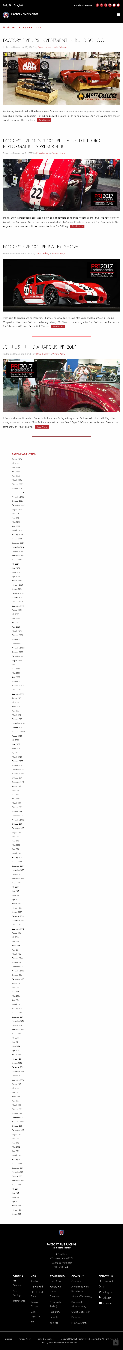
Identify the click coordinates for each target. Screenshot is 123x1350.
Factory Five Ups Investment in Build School (54, 40)
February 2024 (17, 585)
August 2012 (16, 1134)
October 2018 (17, 824)
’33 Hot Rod (37, 1286)
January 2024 (17, 589)
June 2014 (15, 1042)
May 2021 (16, 706)
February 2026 (17, 484)
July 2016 (15, 937)
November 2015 (18, 971)
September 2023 (18, 606)
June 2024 (16, 568)
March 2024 (17, 580)
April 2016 (16, 950)
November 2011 (18, 1172)
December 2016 (18, 916)
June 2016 (15, 941)
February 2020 (17, 761)
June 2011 (15, 1193)
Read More (44, 120)
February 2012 (17, 1159)
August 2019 (16, 786)
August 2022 (17, 660)
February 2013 (17, 1109)
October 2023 (17, 602)
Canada (17, 1285)
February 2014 (17, 1059)
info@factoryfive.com (61, 1262)
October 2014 (17, 1025)
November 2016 (18, 920)
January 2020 (17, 765)
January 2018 (17, 862)
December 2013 (18, 1067)
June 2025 (16, 518)
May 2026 (16, 472)
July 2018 (15, 836)
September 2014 (18, 1029)
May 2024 (16, 572)
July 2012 (15, 1138)
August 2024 (17, 560)
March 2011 (16, 1205)
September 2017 (18, 878)
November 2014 (18, 1021)
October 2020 (17, 727)
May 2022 (16, 673)
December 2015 (18, 966)
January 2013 (17, 1113)
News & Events (79, 1322)
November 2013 (18, 1071)
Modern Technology (81, 1296)
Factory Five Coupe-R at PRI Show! (41, 246)
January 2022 (17, 681)
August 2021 (16, 698)
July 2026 (15, 463)
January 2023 (17, 639)
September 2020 (18, 732)
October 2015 (17, 975)
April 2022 (16, 677)
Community (57, 1276)
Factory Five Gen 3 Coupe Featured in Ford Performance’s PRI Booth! (51, 143)
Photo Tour (76, 1317)
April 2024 (16, 576)
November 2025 (18, 497)
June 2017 (15, 891)
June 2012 (15, 1143)
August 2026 (17, 459)
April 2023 (16, 627)
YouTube (54, 1322)
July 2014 (15, 1038)
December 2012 (18, 1117)
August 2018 (16, 832)
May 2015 (16, 996)
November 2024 (18, 547)
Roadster (35, 1281)
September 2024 (18, 555)
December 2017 (18, 866)
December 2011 (17, 1168)
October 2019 (17, 778)
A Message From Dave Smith (80, 1289)
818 (32, 1321)
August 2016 (16, 933)
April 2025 (16, 526)
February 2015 (17, 1008)
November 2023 (18, 597)
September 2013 (18, 1080)
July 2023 (15, 614)
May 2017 (16, 895)
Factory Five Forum (56, 1289)
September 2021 (18, 694)
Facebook (55, 1296)
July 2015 (15, 987)
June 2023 (16, 618)
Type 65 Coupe (35, 1304)
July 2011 (15, 1189)
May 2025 (16, 522)
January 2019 (17, 811)
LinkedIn (54, 1317)
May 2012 (16, 1147)
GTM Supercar (35, 1314)
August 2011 (16, 1185)
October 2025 (17, 501)
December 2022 (18, 643)
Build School (56, 1281)
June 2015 (15, 992)
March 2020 (17, 757)
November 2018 (18, 820)
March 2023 (17, 631)
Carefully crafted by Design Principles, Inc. (58, 1342)
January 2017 (17, 912)
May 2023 (16, 623)
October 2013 (17, 1075)
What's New (60, 47)
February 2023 (17, 635)
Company (77, 1276)
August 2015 (16, 983)
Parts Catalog (17, 1293)
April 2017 (15, 899)
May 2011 (16, 1197)
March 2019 (16, 803)
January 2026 (17, 488)
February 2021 (17, 719)
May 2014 (16, 1046)
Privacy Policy (25, 1338)
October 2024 (17, 551)
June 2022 (16, 669)
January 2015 (17, 1013)
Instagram (55, 1311)
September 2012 (18, 1130)
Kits (33, 1276)
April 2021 (16, 711)
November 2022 (18, 648)
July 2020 (15, 740)
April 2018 (15, 849)
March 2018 (16, 853)
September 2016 (18, 929)
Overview (76, 1281)
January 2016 (17, 962)
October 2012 (17, 1126)
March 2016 (16, 954)
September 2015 (18, 979)
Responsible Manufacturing (78, 1304)
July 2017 (15, 887)
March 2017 (16, 903)
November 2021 (18, 685)
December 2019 (18, 769)
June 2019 (15, 795)
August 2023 (17, 610)
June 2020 (16, 744)
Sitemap (8, 1338)
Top (115, 1342)
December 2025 (18, 493)
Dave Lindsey (44, 47)
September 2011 (18, 1180)
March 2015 (16, 1004)
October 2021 (17, 690)
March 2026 (17, 480)
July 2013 (15, 1088)
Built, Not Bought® (13, 5)
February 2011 (17, 1210)
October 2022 (17, 652)
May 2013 (16, 1096)
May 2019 (16, 799)
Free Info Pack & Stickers (83, 5)
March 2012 (16, 1155)
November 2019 (18, 773)
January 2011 (17, 1214)
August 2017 (16, 883)
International (19, 1300)
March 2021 (16, 715)
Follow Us (106, 1276)
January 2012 (17, 1164)
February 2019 (17, 807)
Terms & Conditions (45, 1338)
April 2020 (16, 753)
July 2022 (15, 664)
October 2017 (17, 874)
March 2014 (16, 1055)
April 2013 (15, 1101)
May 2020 (16, 748)
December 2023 (18, 593)
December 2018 (18, 815)
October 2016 (17, 925)
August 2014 (16, 1034)
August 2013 (16, 1084)
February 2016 (17, 958)
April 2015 (15, 1000)
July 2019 (15, 790)
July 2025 (15, 513)
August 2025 (17, 509)
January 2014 (17, 1063)
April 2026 (16, 476)
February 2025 (17, 534)
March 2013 (16, 1105)
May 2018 (16, 845)
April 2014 (15, 1050)
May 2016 (16, 945)
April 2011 (15, 1201)
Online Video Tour (80, 1311)
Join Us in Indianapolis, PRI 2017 (39, 347)
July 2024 (15, 564)
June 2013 (15, 1092)
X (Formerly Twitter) (55, 1304)
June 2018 (15, 841)
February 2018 (17, 857)
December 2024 (18, 543)
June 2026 (16, 467)
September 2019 (18, 782)
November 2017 (18, 870)
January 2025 (17, 539)
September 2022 (18, 656)
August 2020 (17, 736)
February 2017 (17, 908)
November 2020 (18, 723)
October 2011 (17, 1176)
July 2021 (15, 702)
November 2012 (18, 1122)
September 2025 (18, 505)
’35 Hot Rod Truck (37, 1294)
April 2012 (15, 1151)
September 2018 (18, 828)
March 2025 (17, 530)
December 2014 (18, 1017)
